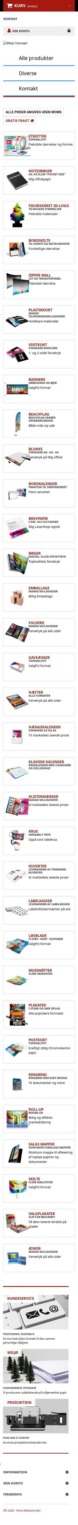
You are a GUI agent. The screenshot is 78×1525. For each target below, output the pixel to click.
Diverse (28, 73)
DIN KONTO (21, 31)
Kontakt (28, 88)
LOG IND (69, 31)
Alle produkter (36, 57)
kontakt (10, 19)
